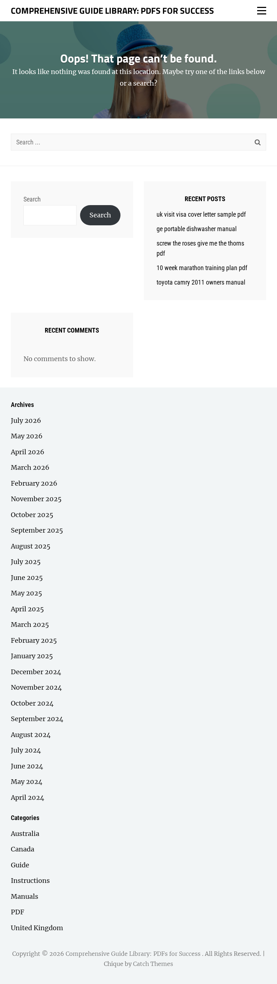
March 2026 (30, 467)
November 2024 (36, 687)
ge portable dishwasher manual (197, 229)
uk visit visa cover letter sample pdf (201, 214)
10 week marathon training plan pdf (202, 268)
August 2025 (30, 546)
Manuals (24, 896)
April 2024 (27, 797)
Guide (20, 865)
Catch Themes (153, 963)
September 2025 (37, 530)
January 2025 (32, 656)
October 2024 (32, 703)
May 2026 (27, 436)
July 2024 (26, 750)
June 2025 (27, 577)
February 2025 (34, 640)
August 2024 (31, 735)
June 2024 (27, 766)
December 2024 (36, 672)
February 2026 (34, 483)
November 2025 (36, 499)
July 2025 (26, 562)
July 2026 (26, 420)
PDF (17, 912)
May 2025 (26, 593)
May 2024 (27, 781)
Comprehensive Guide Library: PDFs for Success (112, 10)
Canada (22, 849)
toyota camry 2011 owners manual (201, 282)
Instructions (30, 880)
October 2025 (32, 515)
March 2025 (30, 624)
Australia (25, 833)
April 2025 (27, 609)
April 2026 (27, 452)
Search (32, 199)
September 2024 (37, 719)
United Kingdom (37, 928)
